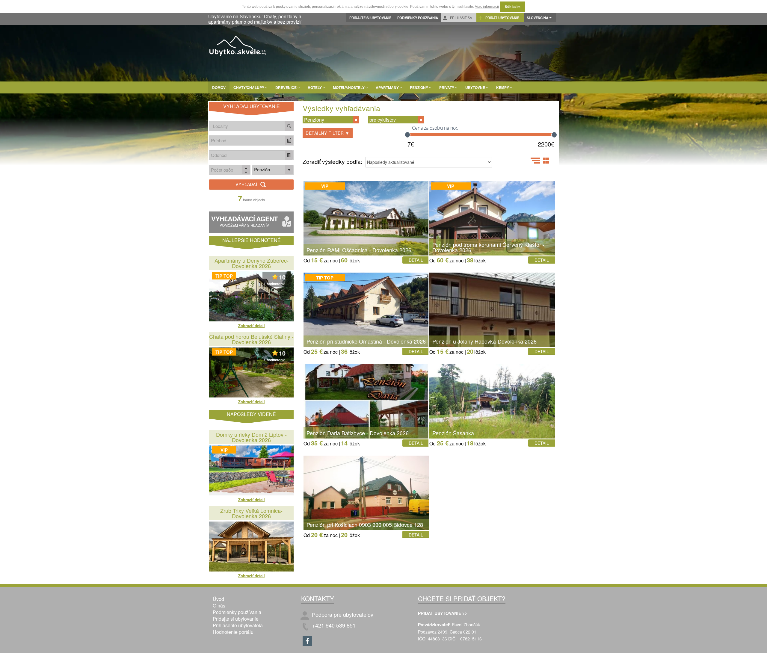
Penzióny (419, 87)
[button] (289, 140)
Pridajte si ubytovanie (370, 17)
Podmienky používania (417, 17)
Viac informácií (487, 6)
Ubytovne (475, 87)
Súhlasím (513, 6)
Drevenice (286, 87)
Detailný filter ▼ (328, 133)
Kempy (503, 87)
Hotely (315, 87)
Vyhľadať (247, 184)
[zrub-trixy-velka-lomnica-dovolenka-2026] (251, 547)
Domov (219, 87)
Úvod (218, 598)
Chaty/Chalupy (249, 87)
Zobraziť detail (251, 325)
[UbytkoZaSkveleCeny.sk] (238, 47)
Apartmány (388, 87)
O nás (219, 605)
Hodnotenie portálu (233, 631)
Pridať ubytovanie (501, 17)
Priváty (447, 87)
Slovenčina (537, 17)
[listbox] (273, 170)
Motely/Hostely (349, 87)
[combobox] (247, 140)
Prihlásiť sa (460, 17)
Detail (416, 260)
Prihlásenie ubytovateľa (238, 625)
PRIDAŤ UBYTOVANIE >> (442, 613)
